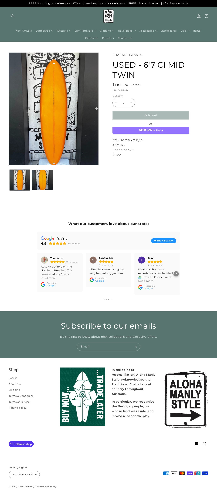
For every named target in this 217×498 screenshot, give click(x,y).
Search (13, 377)
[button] (12, 16)
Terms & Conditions (21, 395)
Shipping (14, 389)
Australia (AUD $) (22, 474)
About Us (14, 383)
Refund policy (17, 407)
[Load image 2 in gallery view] (42, 180)
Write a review (163, 240)
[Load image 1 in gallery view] (20, 180)
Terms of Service (19, 401)
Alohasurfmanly (25, 486)
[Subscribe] (136, 347)
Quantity (117, 95)
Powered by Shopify (45, 486)
